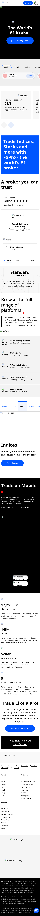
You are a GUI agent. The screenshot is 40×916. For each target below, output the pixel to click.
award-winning (26, 322)
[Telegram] (26, 759)
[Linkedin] (8, 759)
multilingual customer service (24, 662)
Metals (6, 715)
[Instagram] (32, 759)
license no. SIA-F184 (8, 901)
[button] (11, 125)
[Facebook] (2, 759)
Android (20, 507)
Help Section (20, 744)
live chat (16, 768)
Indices (32, 712)
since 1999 (12, 616)
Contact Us (24, 766)
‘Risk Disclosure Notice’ (27, 892)
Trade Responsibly (7, 881)
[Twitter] (14, 759)
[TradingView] (38, 759)
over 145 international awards (26, 640)
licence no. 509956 (12, 899)
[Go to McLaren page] (20, 23)
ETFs (31, 715)
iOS (12, 507)
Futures (24, 712)
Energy (13, 715)
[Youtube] (20, 759)
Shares (21, 715)
